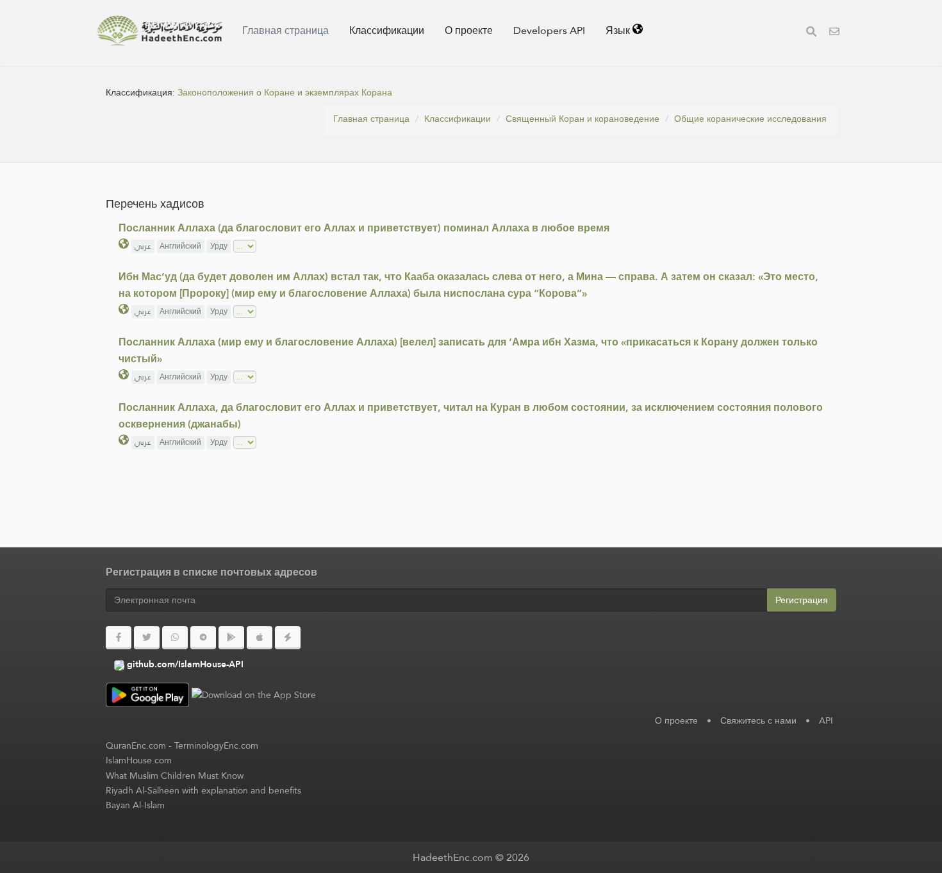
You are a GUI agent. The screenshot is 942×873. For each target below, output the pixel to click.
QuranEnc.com (136, 745)
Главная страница (285, 30)
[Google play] (231, 637)
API (826, 720)
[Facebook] (118, 637)
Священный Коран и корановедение (582, 118)
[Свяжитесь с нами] (834, 33)
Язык (619, 30)
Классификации (386, 30)
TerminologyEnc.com (216, 745)
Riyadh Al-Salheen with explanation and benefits (203, 790)
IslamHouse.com (139, 760)
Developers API (549, 30)
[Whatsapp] (175, 637)
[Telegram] (203, 637)
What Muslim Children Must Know (175, 775)
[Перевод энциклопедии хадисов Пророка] (159, 31)
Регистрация (801, 600)
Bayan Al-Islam (135, 805)
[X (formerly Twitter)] (147, 637)
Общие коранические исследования (750, 118)
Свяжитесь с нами (758, 720)
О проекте (469, 30)
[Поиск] (811, 33)
